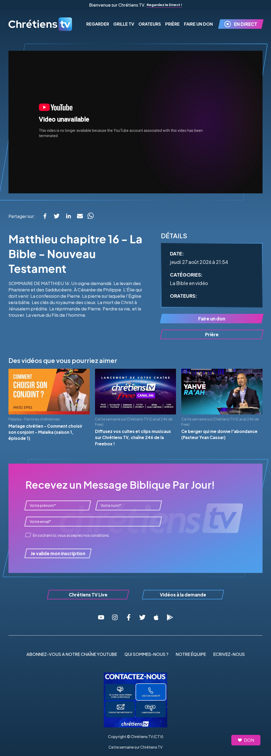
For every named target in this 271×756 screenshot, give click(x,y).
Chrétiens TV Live (88, 595)
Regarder (97, 24)
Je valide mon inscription (58, 553)
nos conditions (96, 535)
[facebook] (45, 216)
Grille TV (123, 24)
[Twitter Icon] (142, 617)
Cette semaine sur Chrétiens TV (135, 747)
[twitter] (56, 216)
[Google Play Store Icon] (170, 617)
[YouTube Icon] (101, 617)
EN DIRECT (245, 24)
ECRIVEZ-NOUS (229, 654)
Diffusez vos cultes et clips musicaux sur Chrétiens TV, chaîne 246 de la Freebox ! (133, 437)
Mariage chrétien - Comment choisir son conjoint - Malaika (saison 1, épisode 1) (45, 432)
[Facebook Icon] (128, 617)
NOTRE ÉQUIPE (191, 654)
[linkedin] (68, 216)
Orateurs (149, 24)
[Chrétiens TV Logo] (40, 24)
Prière (172, 24)
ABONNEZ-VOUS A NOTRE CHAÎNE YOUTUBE (71, 654)
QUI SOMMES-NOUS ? (146, 654)
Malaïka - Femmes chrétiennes (34, 419)
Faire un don (211, 318)
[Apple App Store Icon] (156, 617)
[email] (80, 216)
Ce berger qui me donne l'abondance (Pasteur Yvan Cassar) (219, 434)
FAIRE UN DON (198, 24)
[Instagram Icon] (115, 617)
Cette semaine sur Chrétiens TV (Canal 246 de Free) (134, 422)
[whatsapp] (90, 216)
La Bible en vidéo (189, 283)
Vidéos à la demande (183, 595)
